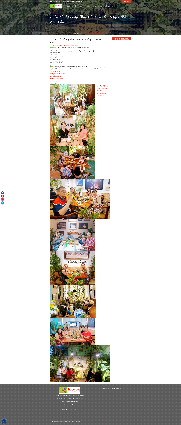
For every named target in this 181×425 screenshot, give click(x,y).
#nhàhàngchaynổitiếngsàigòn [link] (57, 73)
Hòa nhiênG (87, 6)
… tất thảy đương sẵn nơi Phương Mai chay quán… (102, 88)
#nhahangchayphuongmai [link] (56, 78)
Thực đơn (81, 6)
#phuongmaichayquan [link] (55, 70)
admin (76, 45)
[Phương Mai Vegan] (56, 6)
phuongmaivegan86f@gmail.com (70, 401)
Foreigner (100, 6)
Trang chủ (67, 6)
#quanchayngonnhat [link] (55, 71)
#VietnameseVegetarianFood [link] (57, 80)
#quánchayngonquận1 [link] (55, 76)
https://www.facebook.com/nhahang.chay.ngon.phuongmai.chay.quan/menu (69, 404)
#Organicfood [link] (53, 83)
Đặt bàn (126, 1)
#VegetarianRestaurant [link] (56, 81)
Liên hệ (113, 6)
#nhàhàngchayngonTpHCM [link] (56, 75)
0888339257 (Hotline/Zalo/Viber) (70, 409)
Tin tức (94, 6)
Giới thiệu (74, 6)
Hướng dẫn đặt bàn (97, 421)
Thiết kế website (71, 421)
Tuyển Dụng (107, 6)
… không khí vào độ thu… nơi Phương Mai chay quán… (102, 93)
